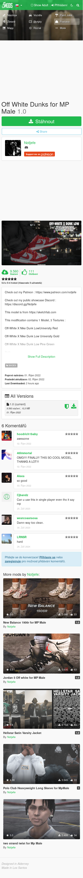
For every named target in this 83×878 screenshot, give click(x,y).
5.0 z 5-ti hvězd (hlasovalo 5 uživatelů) (22, 283)
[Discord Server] (26, 147)
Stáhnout (44, 121)
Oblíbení (33, 274)
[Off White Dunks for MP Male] (41, 243)
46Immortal (24, 453)
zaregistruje (13, 561)
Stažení (14, 274)
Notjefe (30, 142)
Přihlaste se (47, 557)
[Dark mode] (72, 5)
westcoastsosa (27, 518)
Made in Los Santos (14, 868)
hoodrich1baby (27, 434)
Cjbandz (22, 495)
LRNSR (22, 537)
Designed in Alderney (15, 864)
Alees (21, 476)
